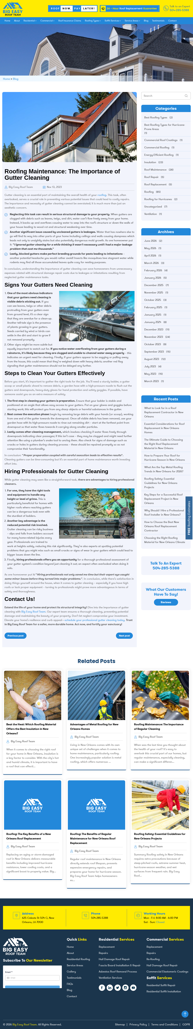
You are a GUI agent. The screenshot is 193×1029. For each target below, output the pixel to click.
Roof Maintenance (155, 169)
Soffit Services (112, 20)
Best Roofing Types (155, 117)
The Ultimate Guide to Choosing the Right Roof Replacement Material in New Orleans (163, 444)
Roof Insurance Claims (69, 20)
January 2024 (152, 322)
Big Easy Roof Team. (25, 1024)
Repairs (103, 953)
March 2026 (151, 263)
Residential (29, 20)
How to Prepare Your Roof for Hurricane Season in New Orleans (164, 457)
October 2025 (152, 300)
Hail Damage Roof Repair (114, 959)
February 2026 (153, 270)
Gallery (71, 971)
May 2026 (150, 248)
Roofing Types (92, 20)
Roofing (149, 191)
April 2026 (150, 255)
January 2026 (152, 277)
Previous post (16, 635)
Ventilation (150, 214)
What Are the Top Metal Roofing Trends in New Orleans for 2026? (163, 469)
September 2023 (154, 351)
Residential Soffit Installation (164, 991)
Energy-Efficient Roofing (159, 155)
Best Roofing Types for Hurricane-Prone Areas (164, 127)
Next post (124, 635)
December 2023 (153, 329)
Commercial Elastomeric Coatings (167, 971)
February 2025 (153, 307)
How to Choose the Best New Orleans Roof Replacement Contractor (161, 526)
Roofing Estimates (189, 518)
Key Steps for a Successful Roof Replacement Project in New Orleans (163, 499)
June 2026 (150, 240)
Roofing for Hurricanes (158, 199)
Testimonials (158, 20)
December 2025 (153, 285)
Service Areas (131, 20)
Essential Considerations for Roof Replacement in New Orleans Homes (164, 428)
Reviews (166, 602)
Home (7, 20)
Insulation (150, 162)
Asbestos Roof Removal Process (118, 971)
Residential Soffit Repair (161, 985)
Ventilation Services (110, 977)
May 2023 (150, 373)
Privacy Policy (138, 1024)
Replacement (107, 946)
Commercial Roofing (156, 147)
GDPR (186, 1024)
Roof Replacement (155, 184)
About (17, 20)
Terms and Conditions (164, 1024)
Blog (146, 20)
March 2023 (151, 381)
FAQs (70, 984)
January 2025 (152, 314)
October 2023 (152, 344)
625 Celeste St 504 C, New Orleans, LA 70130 (38, 920)
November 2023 (153, 337)
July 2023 (150, 366)
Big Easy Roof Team (20, 187)
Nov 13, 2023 (54, 187)
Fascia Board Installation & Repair (120, 965)
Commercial (46, 20)
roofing (102, 195)
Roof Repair (151, 177)
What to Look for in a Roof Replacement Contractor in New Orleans (163, 412)
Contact (172, 20)
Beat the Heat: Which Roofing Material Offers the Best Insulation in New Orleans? (31, 729)
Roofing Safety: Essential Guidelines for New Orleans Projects (160, 483)
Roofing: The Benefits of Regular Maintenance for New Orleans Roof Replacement (92, 838)
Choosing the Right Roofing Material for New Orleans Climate (164, 540)
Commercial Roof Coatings (160, 140)
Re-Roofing (153, 959)
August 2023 (151, 359)
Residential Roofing (78, 959)
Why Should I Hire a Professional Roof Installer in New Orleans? (164, 512)
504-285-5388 (179, 10)
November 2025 (153, 292)
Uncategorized (153, 206)
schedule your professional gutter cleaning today (95, 620)
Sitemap (120, 1024)
